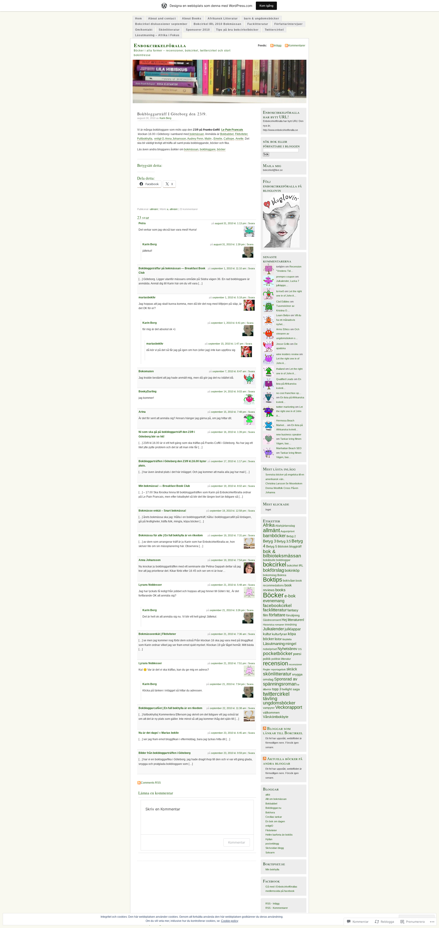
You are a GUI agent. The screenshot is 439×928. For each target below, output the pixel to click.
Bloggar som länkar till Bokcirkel (283, 730)
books (280, 590)
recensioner (295, 664)
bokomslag (270, 575)
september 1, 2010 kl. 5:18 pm (229, 297)
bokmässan (196, 134)
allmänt (154, 209)
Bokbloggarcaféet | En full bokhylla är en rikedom (170, 708)
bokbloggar (283, 560)
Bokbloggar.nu (273, 808)
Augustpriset (287, 531)
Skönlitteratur (169, 29)
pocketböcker (277, 653)
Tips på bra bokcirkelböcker (237, 29)
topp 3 (276, 689)
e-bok (290, 595)
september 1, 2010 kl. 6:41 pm (228, 322)
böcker (221, 149)
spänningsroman (280, 683)
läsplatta (287, 639)
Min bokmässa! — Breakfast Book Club (164, 486)
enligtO (269, 825)
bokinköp (292, 570)
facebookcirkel (277, 605)
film (265, 615)
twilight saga (291, 689)
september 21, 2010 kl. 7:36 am (228, 634)
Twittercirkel (274, 29)
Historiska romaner (273, 624)
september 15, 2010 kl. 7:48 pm (228, 411)
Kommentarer (296, 45)
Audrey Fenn (195, 138)
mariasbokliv (147, 297)
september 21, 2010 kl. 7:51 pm (228, 663)
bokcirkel (274, 564)
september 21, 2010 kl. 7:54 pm (227, 684)
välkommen (271, 712)
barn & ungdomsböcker (261, 18)
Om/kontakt (144, 29)
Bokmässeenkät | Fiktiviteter (157, 634)
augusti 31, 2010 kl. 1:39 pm (229, 244)
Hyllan (268, 839)
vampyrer (269, 707)
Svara (251, 223)
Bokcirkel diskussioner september (161, 24)
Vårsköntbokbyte (275, 717)
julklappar (293, 629)
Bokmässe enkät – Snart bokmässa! (162, 510)
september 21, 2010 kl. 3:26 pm (227, 610)
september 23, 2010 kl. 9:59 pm (228, 753)
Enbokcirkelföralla (160, 45)
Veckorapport (288, 707)
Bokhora (270, 812)
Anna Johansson (175, 138)
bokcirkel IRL (295, 565)
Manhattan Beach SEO (289, 448)
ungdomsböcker (279, 702)
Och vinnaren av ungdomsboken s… (287, 334)
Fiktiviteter (241, 134)
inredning (291, 624)
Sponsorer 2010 (198, 29)
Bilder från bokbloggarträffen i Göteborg (164, 753)
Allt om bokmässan (275, 799)
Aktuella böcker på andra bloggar (282, 761)
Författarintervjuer (288, 24)
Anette (240, 138)
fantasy (292, 610)
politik (267, 659)
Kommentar (236, 842)
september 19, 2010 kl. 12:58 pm (228, 510)
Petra (142, 223)
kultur (267, 634)
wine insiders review (287, 354)
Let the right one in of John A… (289, 411)
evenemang (273, 601)
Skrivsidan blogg (274, 848)
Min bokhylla (272, 869)
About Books (191, 18)
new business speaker (288, 434)
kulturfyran (279, 634)
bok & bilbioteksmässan (282, 553)
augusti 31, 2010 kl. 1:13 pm (230, 223)
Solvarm (270, 852)
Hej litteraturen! (293, 620)
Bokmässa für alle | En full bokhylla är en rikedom (171, 535)
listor (278, 639)
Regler (266, 669)
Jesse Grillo (282, 344)
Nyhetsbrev (287, 649)
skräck (291, 669)
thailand (280, 368)
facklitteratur (275, 609)
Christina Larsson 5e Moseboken (283, 483)
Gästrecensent (272, 620)
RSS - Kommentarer (276, 907)
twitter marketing (285, 406)
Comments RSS (151, 782)
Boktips (272, 579)
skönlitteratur (277, 674)
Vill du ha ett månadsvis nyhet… (288, 320)
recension (275, 663)
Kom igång (266, 5)
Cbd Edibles (282, 301)
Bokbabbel (227, 134)
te (298, 684)
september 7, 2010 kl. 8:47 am (229, 371)
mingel (290, 644)
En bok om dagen (275, 821)
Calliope (229, 138)
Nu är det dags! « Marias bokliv (159, 732)
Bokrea (281, 575)
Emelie (218, 138)
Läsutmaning (274, 644)
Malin (208, 138)
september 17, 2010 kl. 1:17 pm (228, 461)
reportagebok (278, 669)
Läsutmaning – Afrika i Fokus (157, 35)
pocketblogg (272, 843)
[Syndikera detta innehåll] (264, 728)
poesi (297, 654)
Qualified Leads (284, 379)
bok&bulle (269, 560)
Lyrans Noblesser (150, 584)
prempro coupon (285, 276)
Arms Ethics (283, 329)
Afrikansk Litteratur (223, 18)
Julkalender (273, 629)
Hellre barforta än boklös (279, 834)
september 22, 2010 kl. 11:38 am (228, 708)
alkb (267, 794)
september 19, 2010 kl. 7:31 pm (228, 535)
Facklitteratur (257, 24)
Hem (138, 18)
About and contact (162, 18)
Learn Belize (283, 315)
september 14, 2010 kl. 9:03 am (228, 391)
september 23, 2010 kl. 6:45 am (228, 732)
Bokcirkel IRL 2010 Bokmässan (217, 24)
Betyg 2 (291, 536)
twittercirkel (276, 694)
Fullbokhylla (144, 138)
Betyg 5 (271, 546)
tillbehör (267, 689)
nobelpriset (270, 649)
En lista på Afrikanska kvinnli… (288, 383)
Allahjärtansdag (285, 525)
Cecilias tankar (273, 816)
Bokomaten (146, 371)
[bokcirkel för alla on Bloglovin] (281, 246)
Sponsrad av (285, 679)
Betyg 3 (269, 541)
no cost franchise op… (288, 393)
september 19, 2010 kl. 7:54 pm (228, 560)
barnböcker (274, 535)
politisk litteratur (281, 659)
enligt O (159, 138)
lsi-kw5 (280, 291)
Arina (142, 411)
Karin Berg (165, 118)
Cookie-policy (229, 921)
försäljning (293, 615)
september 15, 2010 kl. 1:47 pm (225, 343)
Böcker (273, 595)
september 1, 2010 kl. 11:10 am (228, 268)
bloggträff (295, 546)
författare (277, 615)
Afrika (269, 525)
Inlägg (277, 45)
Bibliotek (283, 546)
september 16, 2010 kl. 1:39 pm (228, 432)
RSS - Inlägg (272, 903)
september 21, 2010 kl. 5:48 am (228, 584)
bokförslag (273, 570)
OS (300, 649)
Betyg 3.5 (284, 541)
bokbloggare (208, 149)
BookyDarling (147, 391)
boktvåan (289, 580)
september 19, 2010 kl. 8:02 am (228, 486)
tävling (270, 698)
